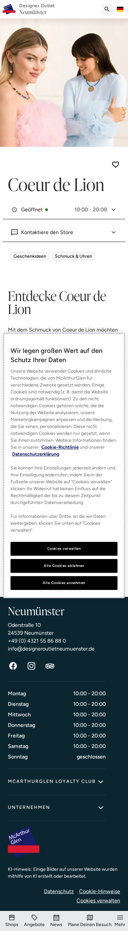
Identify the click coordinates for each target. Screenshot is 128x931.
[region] (64, 465)
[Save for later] (115, 164)
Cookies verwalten (98, 900)
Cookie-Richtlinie (60, 447)
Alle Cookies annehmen (64, 582)
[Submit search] (107, 9)
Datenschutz (59, 891)
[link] (37, 9)
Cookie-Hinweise (99, 891)
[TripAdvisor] (50, 666)
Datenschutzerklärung (35, 454)
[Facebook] (13, 666)
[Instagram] (31, 666)
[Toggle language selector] (120, 9)
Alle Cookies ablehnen (64, 565)
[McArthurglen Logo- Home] (9, 9)
